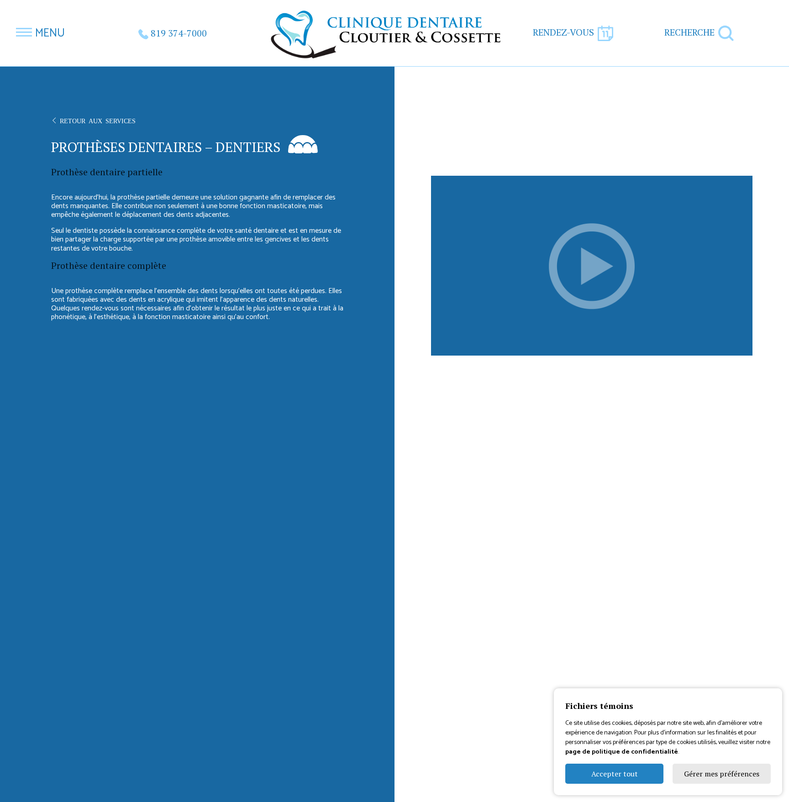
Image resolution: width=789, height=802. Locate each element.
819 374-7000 (179, 33)
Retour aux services (98, 120)
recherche (689, 32)
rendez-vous (563, 32)
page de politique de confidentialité (621, 752)
